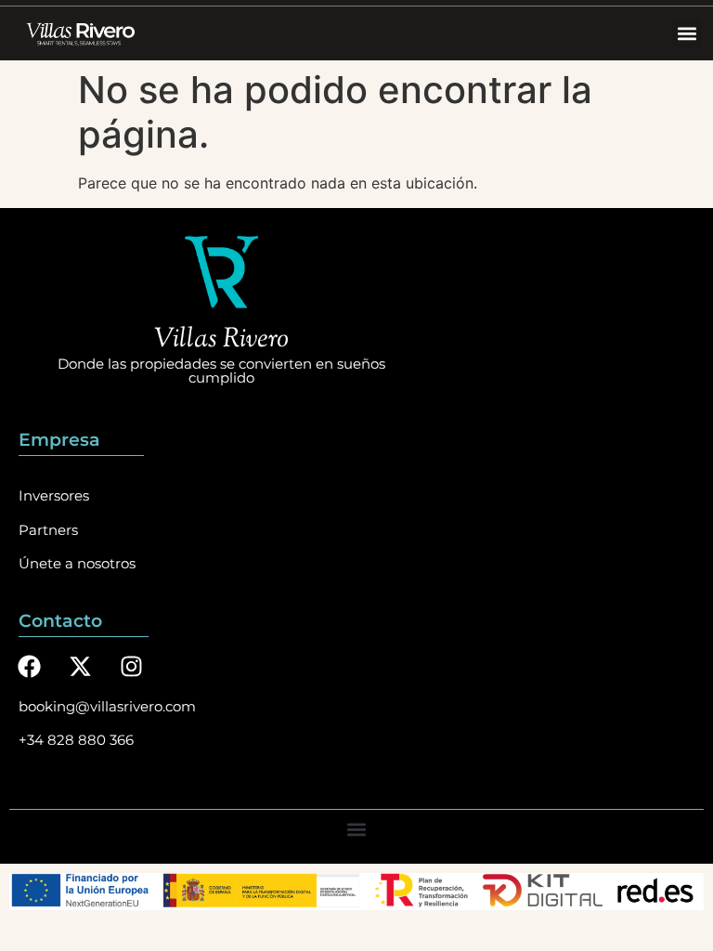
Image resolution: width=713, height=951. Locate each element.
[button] (686, 34)
